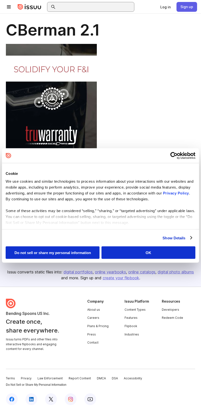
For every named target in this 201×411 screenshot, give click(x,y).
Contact (93, 342)
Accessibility (133, 378)
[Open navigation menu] (9, 7)
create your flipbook (121, 277)
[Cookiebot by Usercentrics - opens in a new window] (173, 155)
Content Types (135, 309)
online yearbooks (110, 272)
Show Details (174, 238)
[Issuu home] (29, 7)
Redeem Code (172, 318)
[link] (165, 7)
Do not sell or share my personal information (52, 253)
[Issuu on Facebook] (12, 399)
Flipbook (131, 326)
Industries (132, 334)
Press (91, 334)
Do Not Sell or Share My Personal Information (36, 384)
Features (131, 318)
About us (93, 309)
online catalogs (141, 272)
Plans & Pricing (98, 326)
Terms (10, 378)
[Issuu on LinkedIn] (31, 399)
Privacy (26, 378)
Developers (170, 309)
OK (148, 253)
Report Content (80, 378)
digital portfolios (78, 272)
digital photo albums (176, 272)
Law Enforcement (50, 378)
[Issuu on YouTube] (90, 399)
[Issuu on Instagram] (70, 399)
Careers (93, 318)
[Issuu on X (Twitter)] (51, 399)
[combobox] (95, 7)
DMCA (101, 378)
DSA (115, 378)
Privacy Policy (176, 193)
